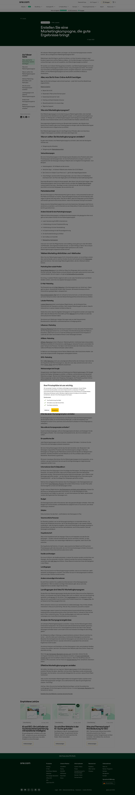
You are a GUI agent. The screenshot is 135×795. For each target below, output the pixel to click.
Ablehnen (46, 410)
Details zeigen (47, 397)
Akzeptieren (55, 410)
